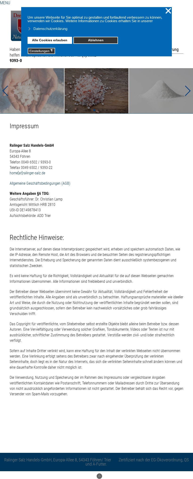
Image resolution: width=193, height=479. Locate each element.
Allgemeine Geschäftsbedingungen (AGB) (40, 183)
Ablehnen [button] (96, 40)
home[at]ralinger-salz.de (27, 173)
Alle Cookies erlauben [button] (49, 40)
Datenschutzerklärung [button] (50, 29)
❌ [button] (168, 11)
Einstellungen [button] (41, 51)
